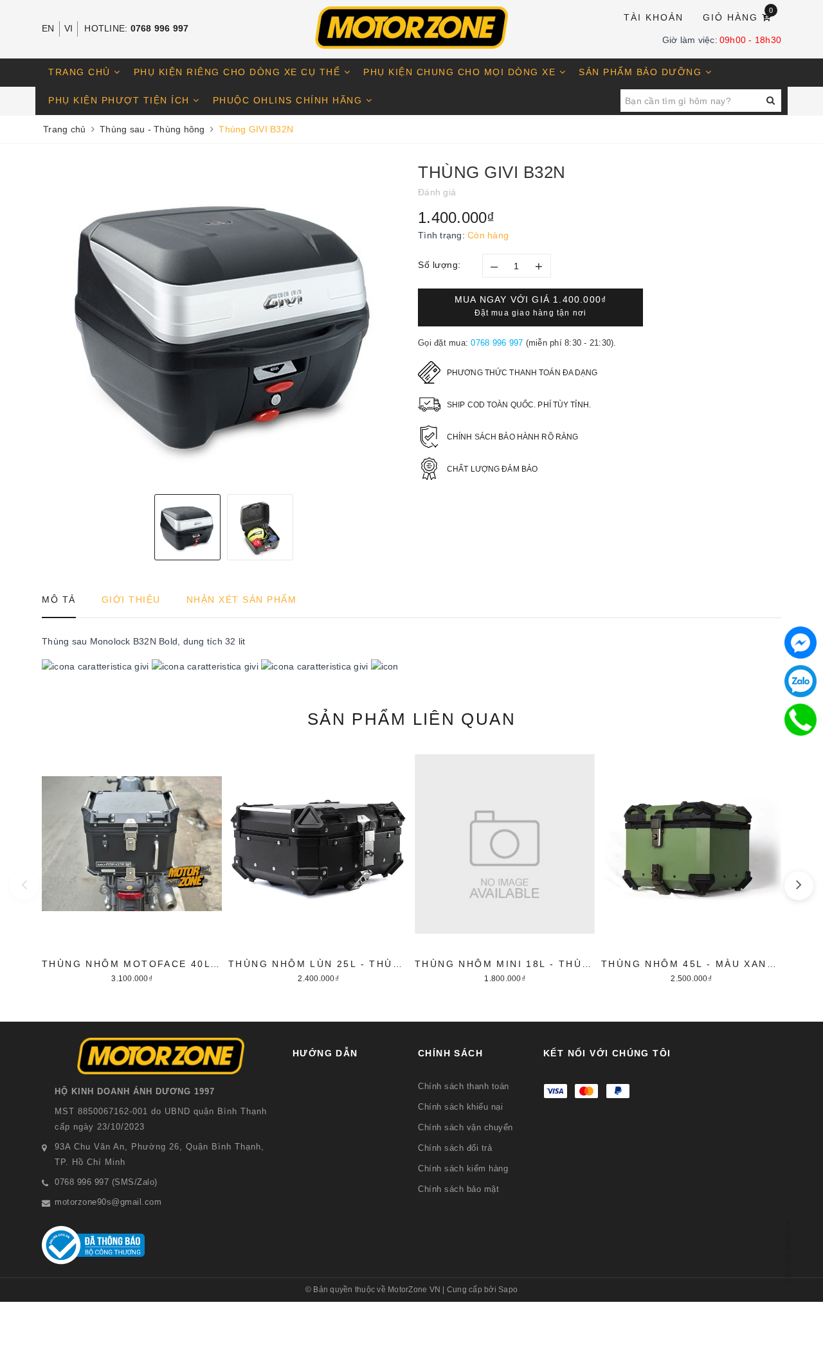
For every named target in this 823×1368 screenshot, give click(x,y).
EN (48, 28)
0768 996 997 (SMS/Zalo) (106, 1182)
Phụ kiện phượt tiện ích (120, 100)
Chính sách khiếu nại (460, 1107)
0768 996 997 (160, 28)
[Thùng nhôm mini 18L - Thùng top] (505, 866)
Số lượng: (439, 265)
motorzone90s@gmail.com (108, 1202)
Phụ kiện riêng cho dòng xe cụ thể (239, 72)
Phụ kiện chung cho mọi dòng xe (461, 72)
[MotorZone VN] (411, 27)
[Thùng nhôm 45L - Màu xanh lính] (691, 866)
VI (68, 28)
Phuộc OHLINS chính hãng (289, 100)
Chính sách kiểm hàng (463, 1168)
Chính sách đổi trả (455, 1148)
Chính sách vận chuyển (465, 1127)
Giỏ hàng (738, 16)
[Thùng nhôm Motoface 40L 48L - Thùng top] (132, 866)
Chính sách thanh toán (463, 1086)
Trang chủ (81, 72)
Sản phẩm (411, 719)
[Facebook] (800, 642)
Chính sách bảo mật (458, 1189)
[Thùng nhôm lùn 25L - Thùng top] (318, 866)
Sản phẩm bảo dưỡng (642, 72)
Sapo (508, 1289)
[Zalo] (800, 681)
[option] (223, 323)
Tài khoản (653, 17)
